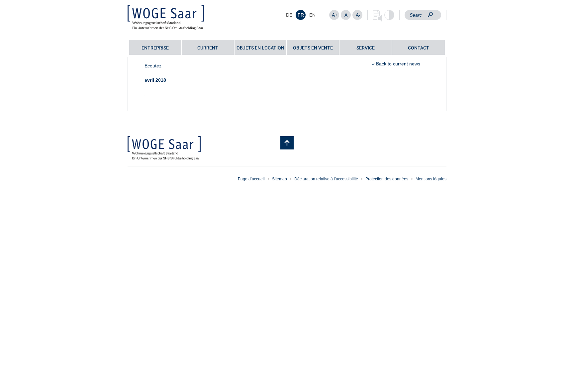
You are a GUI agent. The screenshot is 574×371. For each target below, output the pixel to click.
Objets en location (260, 48)
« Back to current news (396, 63)
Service (365, 48)
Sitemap (279, 179)
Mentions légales (431, 179)
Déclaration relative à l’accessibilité (326, 179)
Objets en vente (313, 48)
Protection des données (386, 179)
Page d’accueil (251, 179)
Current (207, 48)
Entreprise (155, 48)
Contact (418, 48)
